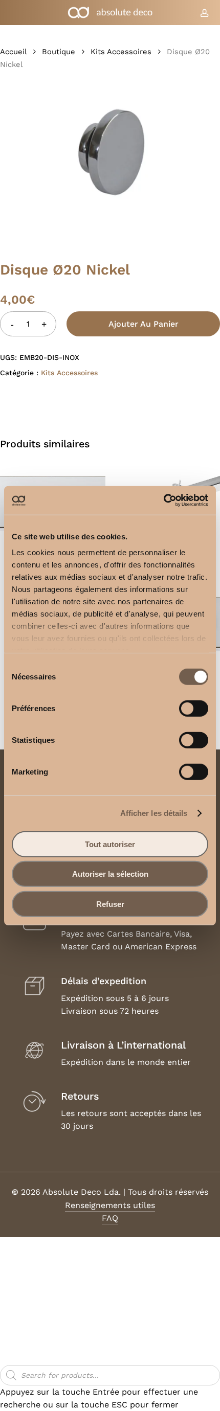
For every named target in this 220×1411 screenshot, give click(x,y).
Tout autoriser (110, 843)
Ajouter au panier (143, 324)
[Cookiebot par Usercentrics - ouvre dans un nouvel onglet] (163, 500)
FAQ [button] (110, 1218)
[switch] (193, 708)
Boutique (58, 51)
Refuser (110, 903)
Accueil (13, 51)
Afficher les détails (154, 813)
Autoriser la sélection (110, 874)
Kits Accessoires (121, 51)
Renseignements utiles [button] (110, 1205)
